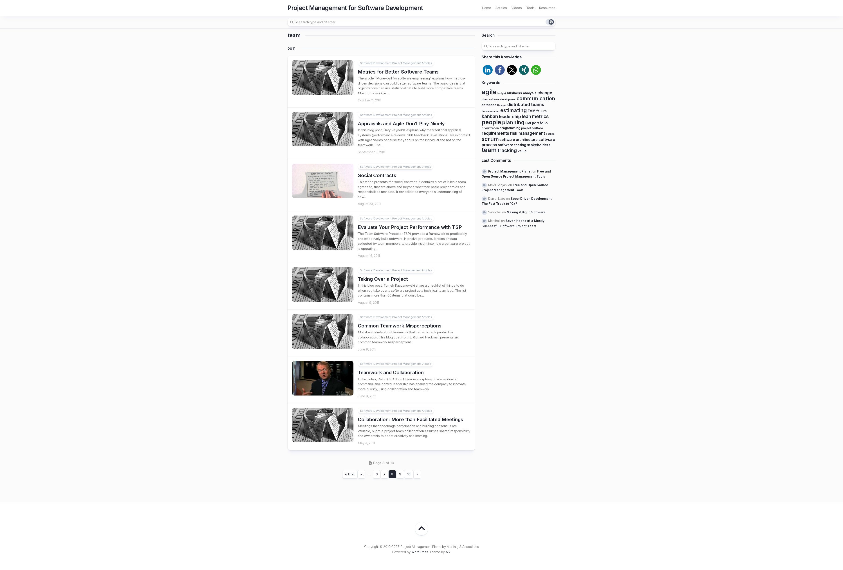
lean (526, 116)
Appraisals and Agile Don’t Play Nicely (401, 123)
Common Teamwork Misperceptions (399, 326)
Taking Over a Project (383, 279)
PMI (528, 123)
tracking (507, 150)
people (491, 122)
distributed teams (525, 104)
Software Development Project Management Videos (395, 166)
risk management (527, 133)
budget (501, 93)
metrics (540, 116)
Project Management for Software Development (355, 8)
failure (541, 111)
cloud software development (499, 99)
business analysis (522, 93)
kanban (490, 116)
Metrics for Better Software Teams (398, 72)
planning (513, 122)
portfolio (540, 123)
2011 (291, 49)
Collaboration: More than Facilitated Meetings (410, 419)
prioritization (490, 128)
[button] (488, 70)
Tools (530, 8)
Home (486, 8)
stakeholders (538, 145)
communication (536, 98)
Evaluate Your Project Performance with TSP (410, 227)
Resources (547, 8)
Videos (516, 8)
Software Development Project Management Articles (396, 63)
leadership (510, 116)
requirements (495, 133)
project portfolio (532, 128)
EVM (531, 111)
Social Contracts (377, 175)
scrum (490, 138)
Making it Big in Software (526, 212)
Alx (448, 552)
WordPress (419, 552)
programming (510, 128)
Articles (501, 8)
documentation (490, 111)
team (489, 150)
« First (350, 474)
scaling (550, 134)
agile (489, 92)
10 (409, 474)
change (544, 92)
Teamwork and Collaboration (391, 372)
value (522, 151)
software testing (512, 145)
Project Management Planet (509, 171)
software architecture (519, 140)
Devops (501, 105)
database (489, 105)
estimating (513, 110)
